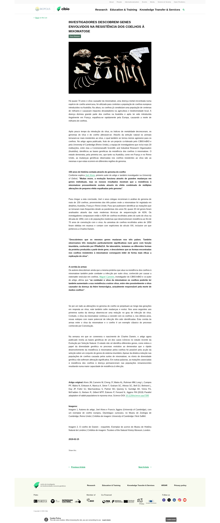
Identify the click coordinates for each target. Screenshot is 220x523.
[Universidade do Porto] (41, 501)
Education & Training (123, 9)
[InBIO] (90, 500)
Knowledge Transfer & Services (160, 9)
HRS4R (164, 485)
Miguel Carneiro (106, 277)
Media (152, 2)
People (119, 2)
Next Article (144, 467)
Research (101, 9)
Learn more (106, 520)
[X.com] (169, 500)
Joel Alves (90, 175)
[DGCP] (67, 501)
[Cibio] (63, 9)
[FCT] (140, 501)
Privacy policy (180, 485)
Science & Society (164, 2)
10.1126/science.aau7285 (137, 396)
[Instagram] (179, 500)
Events (144, 2)
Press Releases (75, 36)
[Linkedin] (174, 500)
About (111, 2)
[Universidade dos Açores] (55, 501)
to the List (41, 18)
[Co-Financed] (118, 501)
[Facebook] (164, 500)
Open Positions (179, 2)
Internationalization (132, 2)
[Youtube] (184, 500)
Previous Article (78, 467)
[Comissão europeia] (151, 501)
